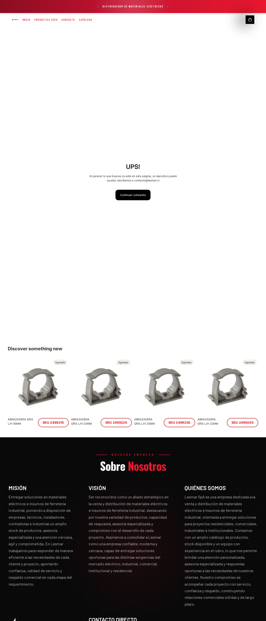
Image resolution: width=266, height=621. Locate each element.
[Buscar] (241, 19)
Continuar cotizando (133, 195)
